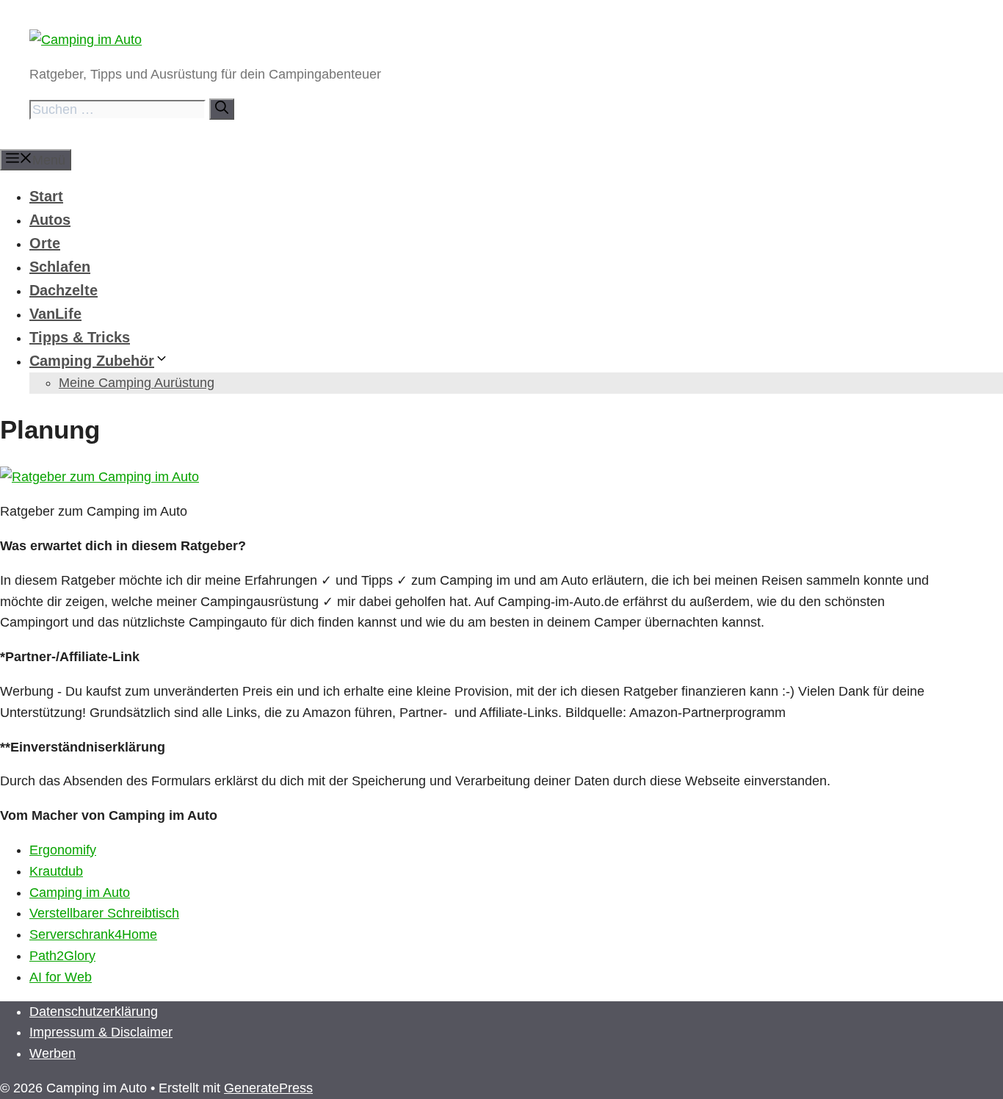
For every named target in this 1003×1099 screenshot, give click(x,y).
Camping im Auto (79, 892)
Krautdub (56, 871)
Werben (52, 1053)
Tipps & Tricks (79, 337)
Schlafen (59, 267)
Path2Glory (62, 955)
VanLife (55, 314)
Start (46, 196)
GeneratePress (268, 1088)
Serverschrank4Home (93, 934)
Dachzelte (63, 290)
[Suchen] (221, 109)
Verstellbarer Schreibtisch (104, 913)
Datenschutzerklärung (93, 1011)
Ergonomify (62, 850)
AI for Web (60, 977)
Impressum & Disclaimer (101, 1032)
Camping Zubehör (91, 361)
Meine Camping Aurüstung (136, 382)
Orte (44, 243)
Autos (49, 220)
